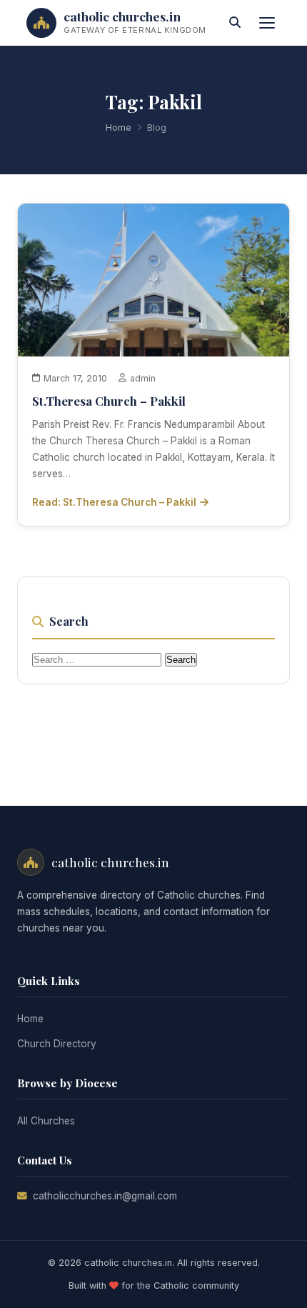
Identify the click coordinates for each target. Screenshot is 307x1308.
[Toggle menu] (267, 22)
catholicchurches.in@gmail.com (105, 1196)
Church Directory (56, 1043)
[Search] (234, 23)
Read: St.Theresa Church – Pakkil (114, 502)
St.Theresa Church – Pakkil (109, 401)
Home (118, 127)
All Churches (46, 1121)
